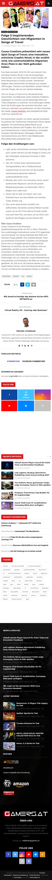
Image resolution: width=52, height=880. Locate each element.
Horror (5, 581)
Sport (45, 592)
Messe (26, 584)
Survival (24, 595)
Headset (39, 577)
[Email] (35, 854)
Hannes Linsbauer (10, 46)
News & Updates (12, 32)
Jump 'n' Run (28, 581)
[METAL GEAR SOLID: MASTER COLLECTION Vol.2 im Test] (9, 736)
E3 (3, 573)
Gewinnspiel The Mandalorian (27, 531)
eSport (26, 573)
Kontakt (42, 873)
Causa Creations (18, 111)
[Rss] (42, 854)
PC (26, 588)
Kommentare (13, 361)
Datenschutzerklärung (20, 875)
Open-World (17, 588)
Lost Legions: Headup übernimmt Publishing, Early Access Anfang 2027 (32, 474)
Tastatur (43, 595)
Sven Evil (22, 716)
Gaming (4, 32)
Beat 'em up (42, 570)
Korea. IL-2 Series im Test (27, 743)
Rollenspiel (14, 592)
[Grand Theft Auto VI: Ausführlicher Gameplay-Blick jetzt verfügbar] (7, 506)
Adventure (6, 276)
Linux (4, 584)
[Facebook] (8, 854)
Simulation (35, 592)
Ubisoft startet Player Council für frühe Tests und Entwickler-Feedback (32, 463)
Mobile (29, 276)
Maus (19, 584)
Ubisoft (5, 599)
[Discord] (29, 861)
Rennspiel (45, 588)
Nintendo (6, 588)
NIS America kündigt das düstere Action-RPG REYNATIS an (26, 297)
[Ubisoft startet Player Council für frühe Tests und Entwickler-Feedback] (7, 465)
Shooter (25, 592)
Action (5, 566)
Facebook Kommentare (33, 361)
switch (33, 595)
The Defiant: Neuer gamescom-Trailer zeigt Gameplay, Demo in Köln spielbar (33, 484)
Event (35, 573)
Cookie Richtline (34, 875)
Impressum (8, 875)
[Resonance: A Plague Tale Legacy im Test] (9, 706)
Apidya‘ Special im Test (27, 713)
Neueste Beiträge (12, 456)
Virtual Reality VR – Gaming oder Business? (26, 310)
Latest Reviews (11, 696)
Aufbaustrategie (29, 570)
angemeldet (13, 376)
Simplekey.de (8, 768)
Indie (13, 581)
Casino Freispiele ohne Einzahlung (16, 773)
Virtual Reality (17, 599)
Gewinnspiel (18, 577)
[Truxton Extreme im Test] (9, 726)
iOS (23, 276)
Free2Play (44, 573)
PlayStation (34, 588)
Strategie (14, 595)
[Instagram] (22, 854)
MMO (33, 584)
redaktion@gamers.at (31, 841)
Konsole (39, 581)
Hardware (29, 577)
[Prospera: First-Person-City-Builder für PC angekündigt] (7, 496)
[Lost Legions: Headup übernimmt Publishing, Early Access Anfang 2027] (7, 476)
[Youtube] (29, 854)
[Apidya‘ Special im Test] (9, 716)
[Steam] (22, 861)
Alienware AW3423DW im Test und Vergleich (30, 545)
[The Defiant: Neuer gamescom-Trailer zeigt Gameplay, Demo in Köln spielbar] (7, 486)
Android (16, 276)
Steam (5, 595)
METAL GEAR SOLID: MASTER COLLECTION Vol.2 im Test (29, 734)
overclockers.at (35, 877)
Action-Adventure (17, 566)
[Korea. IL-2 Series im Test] (9, 746)
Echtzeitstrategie (14, 573)
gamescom (6, 577)
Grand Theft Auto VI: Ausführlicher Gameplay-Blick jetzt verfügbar (31, 504)
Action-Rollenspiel (34, 566)
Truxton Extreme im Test (27, 723)
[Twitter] (15, 854)
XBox (27, 599)
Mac (11, 584)
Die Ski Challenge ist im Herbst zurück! (26, 551)
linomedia (17, 877)
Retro (5, 592)
